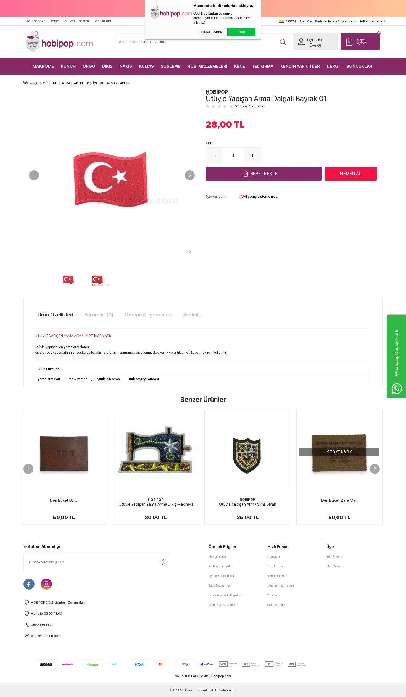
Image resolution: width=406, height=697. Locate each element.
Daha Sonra (211, 32)
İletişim (54, 21)
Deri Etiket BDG (64, 500)
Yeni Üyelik (334, 556)
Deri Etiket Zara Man (339, 500)
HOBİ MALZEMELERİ (207, 66)
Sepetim (273, 595)
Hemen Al (351, 173)
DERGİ (333, 66)
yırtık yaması (78, 379)
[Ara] (283, 42)
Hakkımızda (217, 556)
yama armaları (49, 379)
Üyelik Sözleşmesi (221, 576)
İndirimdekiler (35, 21)
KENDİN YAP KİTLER (300, 66)
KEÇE (239, 66)
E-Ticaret (188, 690)
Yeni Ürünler (102, 21)
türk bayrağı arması (144, 379)
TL (362, 41)
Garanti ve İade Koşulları (225, 595)
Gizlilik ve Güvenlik (222, 605)
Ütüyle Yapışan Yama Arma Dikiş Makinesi (156, 504)
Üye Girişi (315, 40)
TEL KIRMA (262, 66)
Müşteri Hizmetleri (77, 21)
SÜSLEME (170, 66)
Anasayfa (273, 556)
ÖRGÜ (89, 66)
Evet (241, 32)
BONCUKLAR (359, 66)
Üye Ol (315, 45)
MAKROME (43, 66)
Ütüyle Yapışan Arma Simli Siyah (247, 504)
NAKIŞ (126, 66)
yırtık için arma (108, 379)
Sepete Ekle (263, 173)
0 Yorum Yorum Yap (250, 106)
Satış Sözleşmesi (220, 585)
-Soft (175, 690)
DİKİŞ (107, 66)
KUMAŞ (146, 66)
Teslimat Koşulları (221, 566)
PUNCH (68, 66)
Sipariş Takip (276, 605)
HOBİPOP (156, 500)
